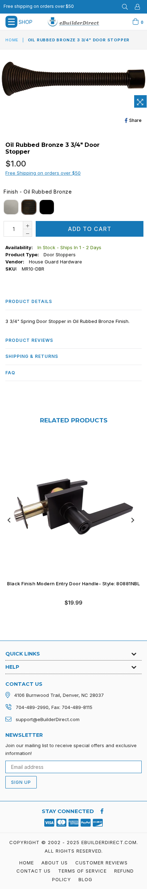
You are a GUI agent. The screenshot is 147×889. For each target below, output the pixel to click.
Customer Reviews (101, 862)
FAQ (10, 372)
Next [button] (132, 520)
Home (12, 39)
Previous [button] (9, 520)
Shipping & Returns (31, 356)
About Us (54, 862)
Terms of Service (82, 871)
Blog (85, 879)
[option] (71, 527)
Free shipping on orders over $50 (39, 6)
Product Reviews (29, 340)
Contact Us (33, 871)
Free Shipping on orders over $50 (43, 173)
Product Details (28, 301)
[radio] (11, 207)
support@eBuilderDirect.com (48, 719)
